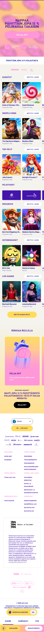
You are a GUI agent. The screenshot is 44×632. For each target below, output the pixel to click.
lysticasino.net (29, 511)
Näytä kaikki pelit (22, 314)
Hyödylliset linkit (31, 473)
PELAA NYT (22, 34)
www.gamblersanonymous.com (17, 562)
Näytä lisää (33, 77)
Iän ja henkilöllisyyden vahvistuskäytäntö (31, 468)
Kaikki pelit (8, 456)
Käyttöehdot (28, 456)
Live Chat (24, 428)
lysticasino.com (29, 507)
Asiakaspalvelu (10, 496)
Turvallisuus (29, 452)
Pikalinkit (8, 452)
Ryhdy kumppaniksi (30, 501)
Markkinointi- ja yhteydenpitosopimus (31, 491)
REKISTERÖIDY (34, 628)
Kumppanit (28, 496)
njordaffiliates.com (30, 504)
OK (33, 612)
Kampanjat (8, 460)
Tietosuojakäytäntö (30, 460)
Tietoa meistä (9, 473)
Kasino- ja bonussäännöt (28, 485)
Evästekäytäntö (29, 463)
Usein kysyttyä (9, 501)
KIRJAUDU (13, 628)
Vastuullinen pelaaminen (28, 478)
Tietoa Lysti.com (9, 477)
